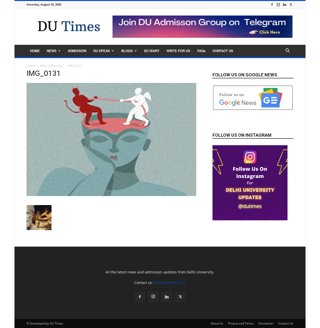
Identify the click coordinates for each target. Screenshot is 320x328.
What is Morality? (52, 66)
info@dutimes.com (170, 282)
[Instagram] (278, 4)
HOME (35, 50)
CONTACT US (222, 50)
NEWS (51, 50)
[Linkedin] (284, 4)
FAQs (201, 50)
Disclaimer (266, 323)
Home (30, 66)
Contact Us (286, 323)
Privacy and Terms (241, 323)
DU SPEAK (101, 50)
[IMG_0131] (111, 195)
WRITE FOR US (178, 50)
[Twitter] (291, 4)
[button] (288, 51)
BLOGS (127, 50)
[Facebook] (272, 4)
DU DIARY (152, 50)
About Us (216, 323)
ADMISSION (77, 50)
